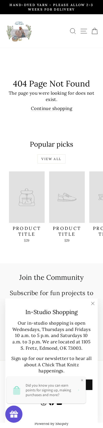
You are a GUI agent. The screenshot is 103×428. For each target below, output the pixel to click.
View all (51, 159)
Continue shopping (51, 108)
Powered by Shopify (52, 423)
